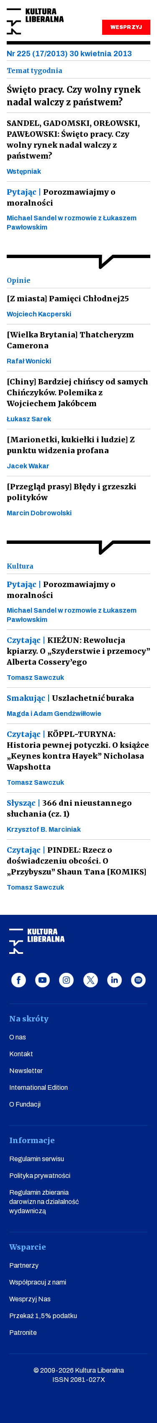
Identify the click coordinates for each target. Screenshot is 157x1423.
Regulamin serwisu (36, 1158)
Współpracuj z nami (37, 1282)
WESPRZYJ (126, 27)
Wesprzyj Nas (30, 1299)
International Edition (38, 1087)
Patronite (23, 1332)
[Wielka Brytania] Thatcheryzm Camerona (70, 340)
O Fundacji (25, 1104)
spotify (138, 980)
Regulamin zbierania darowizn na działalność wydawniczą (44, 1201)
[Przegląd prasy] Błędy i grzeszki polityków (71, 492)
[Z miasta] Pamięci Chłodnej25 (68, 298)
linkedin (114, 980)
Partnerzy (24, 1265)
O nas (17, 1037)
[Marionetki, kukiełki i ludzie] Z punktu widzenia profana (71, 445)
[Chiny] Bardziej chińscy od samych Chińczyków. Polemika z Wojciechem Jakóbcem (77, 392)
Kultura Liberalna (35, 21)
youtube (42, 980)
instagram (66, 980)
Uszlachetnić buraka (70, 698)
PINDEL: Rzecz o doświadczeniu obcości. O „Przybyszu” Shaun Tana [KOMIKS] (77, 861)
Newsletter (26, 1070)
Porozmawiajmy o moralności (61, 197)
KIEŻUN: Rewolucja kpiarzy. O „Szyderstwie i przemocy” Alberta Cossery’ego (78, 651)
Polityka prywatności (39, 1175)
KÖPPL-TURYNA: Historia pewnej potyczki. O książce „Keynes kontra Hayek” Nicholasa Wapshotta (78, 750)
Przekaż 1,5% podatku (43, 1315)
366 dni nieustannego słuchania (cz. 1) (69, 808)
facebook (18, 980)
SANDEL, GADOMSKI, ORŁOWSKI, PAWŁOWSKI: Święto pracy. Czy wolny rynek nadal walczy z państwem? (73, 139)
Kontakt (21, 1053)
